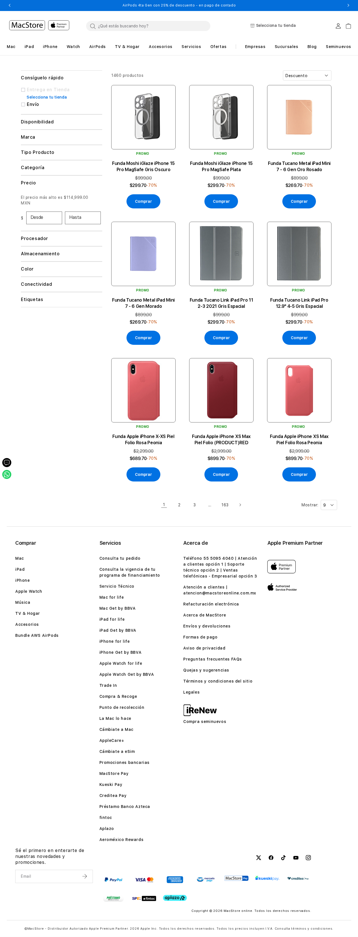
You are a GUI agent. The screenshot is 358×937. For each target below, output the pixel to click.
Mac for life (111, 597)
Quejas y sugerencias (206, 670)
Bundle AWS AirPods (37, 635)
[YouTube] (296, 858)
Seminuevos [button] (338, 46)
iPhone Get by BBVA (120, 652)
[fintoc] (144, 898)
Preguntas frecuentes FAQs (212, 659)
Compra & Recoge (118, 696)
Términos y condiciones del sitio (217, 681)
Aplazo (106, 828)
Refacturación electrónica (211, 604)
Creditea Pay (113, 795)
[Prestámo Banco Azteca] (113, 898)
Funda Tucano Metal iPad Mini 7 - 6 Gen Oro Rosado (299, 166)
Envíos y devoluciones (207, 626)
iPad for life (112, 619)
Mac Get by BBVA (117, 608)
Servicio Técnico (117, 586)
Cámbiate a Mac (116, 729)
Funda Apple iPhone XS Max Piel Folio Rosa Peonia (299, 439)
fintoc (105, 817)
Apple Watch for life (120, 663)
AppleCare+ (111, 740)
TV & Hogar (27, 613)
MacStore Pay (114, 773)
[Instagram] (308, 858)
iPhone (22, 580)
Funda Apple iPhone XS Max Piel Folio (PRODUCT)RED (221, 439)
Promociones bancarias (124, 762)
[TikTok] (283, 858)
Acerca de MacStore (204, 615)
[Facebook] (271, 858)
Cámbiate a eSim (117, 751)
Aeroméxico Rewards (121, 839)
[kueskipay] (267, 878)
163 (225, 505)
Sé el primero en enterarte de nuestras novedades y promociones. (49, 856)
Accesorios (27, 624)
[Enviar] (85, 876)
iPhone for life (114, 641)
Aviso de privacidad (204, 648)
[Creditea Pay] (298, 878)
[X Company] (258, 858)
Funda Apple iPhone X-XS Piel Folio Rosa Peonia (143, 439)
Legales (191, 692)
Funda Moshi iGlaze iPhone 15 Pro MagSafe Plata (221, 166)
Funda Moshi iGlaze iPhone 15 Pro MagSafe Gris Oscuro (143, 166)
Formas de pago (200, 637)
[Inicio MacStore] (39, 26)
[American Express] (175, 880)
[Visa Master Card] (144, 880)
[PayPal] (113, 880)
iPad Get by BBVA (118, 630)
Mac (19, 558)
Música (22, 602)
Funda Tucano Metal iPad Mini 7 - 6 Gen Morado (143, 303)
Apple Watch (28, 591)
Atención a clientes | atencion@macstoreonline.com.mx (219, 590)
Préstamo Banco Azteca (124, 806)
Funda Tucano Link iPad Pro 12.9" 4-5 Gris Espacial (299, 303)
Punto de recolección (122, 707)
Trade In (108, 685)
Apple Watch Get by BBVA (126, 674)
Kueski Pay (111, 784)
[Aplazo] (175, 897)
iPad (20, 569)
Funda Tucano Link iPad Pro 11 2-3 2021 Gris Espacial (221, 303)
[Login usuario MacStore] (338, 26)
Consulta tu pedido (120, 558)
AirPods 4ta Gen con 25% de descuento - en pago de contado (141, 5)
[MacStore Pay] (236, 878)
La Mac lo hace (115, 718)
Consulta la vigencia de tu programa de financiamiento (129, 572)
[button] (9, 5)
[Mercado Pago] (206, 880)
